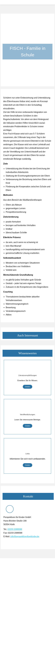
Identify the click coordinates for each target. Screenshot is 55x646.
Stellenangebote (9, 595)
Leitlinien (6, 602)
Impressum (7, 608)
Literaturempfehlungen (27, 375)
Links (27, 454)
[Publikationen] (27, 408)
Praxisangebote (9, 579)
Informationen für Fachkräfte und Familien (20, 572)
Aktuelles (6, 591)
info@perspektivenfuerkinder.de (24, 536)
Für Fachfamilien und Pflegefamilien (17, 575)
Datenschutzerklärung (11, 605)
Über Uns (6, 598)
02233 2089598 (15, 529)
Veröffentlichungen (27, 414)
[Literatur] (27, 368)
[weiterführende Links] (27, 447)
